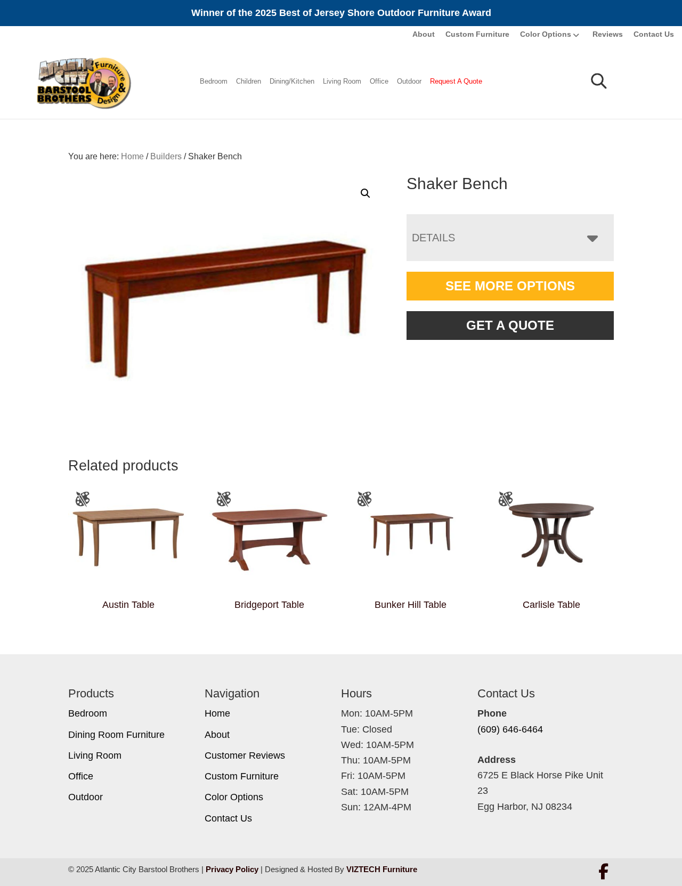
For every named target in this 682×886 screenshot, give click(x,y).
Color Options (545, 34)
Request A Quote (456, 81)
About (423, 34)
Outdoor (409, 81)
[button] (365, 193)
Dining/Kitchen (292, 81)
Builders (166, 156)
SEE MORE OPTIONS (510, 286)
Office (379, 81)
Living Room (342, 81)
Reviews (607, 34)
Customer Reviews (245, 755)
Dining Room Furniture (116, 734)
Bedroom (214, 81)
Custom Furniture (477, 34)
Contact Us (654, 34)
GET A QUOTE (510, 325)
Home (217, 713)
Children (248, 81)
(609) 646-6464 (510, 729)
